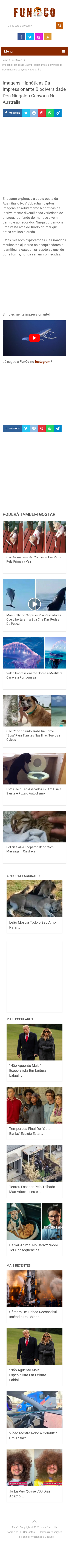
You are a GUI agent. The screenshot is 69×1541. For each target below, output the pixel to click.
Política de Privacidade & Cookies (36, 1536)
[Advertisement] (34, 157)
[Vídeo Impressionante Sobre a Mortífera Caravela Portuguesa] (34, 653)
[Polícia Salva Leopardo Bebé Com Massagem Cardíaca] (34, 826)
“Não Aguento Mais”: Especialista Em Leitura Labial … (27, 1070)
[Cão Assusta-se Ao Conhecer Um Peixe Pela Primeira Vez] (34, 537)
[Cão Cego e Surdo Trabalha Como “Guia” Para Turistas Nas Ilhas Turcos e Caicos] (34, 710)
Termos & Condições (51, 1532)
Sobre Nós (12, 1532)
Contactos (29, 1532)
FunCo (15, 1527)
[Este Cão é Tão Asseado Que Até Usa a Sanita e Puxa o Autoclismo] (34, 768)
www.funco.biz (49, 1527)
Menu (8, 51)
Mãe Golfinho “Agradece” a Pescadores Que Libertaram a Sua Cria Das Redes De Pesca (33, 619)
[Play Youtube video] (34, 338)
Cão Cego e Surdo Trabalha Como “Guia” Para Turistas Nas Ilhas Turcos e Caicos (33, 735)
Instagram (42, 362)
